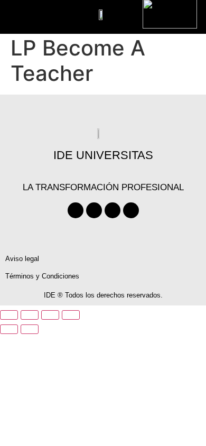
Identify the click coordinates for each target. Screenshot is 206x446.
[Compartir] (50, 315)
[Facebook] (75, 210)
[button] (34, 13)
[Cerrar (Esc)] (71, 315)
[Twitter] (94, 210)
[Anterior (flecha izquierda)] (9, 329)
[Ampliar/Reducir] (9, 315)
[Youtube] (112, 210)
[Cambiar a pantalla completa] (30, 315)
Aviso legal (22, 259)
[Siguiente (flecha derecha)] (30, 329)
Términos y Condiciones (42, 276)
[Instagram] (131, 210)
